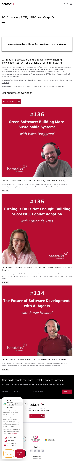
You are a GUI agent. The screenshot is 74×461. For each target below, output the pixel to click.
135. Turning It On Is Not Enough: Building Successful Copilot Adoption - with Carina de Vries (37, 269)
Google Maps (44, 410)
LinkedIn (45, 86)
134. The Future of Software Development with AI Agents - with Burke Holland (35, 360)
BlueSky (61, 86)
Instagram (52, 86)
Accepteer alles (20, 453)
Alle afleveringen (9, 101)
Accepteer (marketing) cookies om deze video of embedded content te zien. (37, 44)
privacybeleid (13, 433)
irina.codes (5, 82)
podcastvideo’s (26, 86)
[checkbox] (9, 437)
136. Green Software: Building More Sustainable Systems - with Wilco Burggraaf (36, 181)
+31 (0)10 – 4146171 (32, 410)
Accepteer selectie (8, 453)
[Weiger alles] (26, 404)
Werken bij (34, 416)
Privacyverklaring (37, 458)
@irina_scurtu (45, 80)
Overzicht (19, 404)
